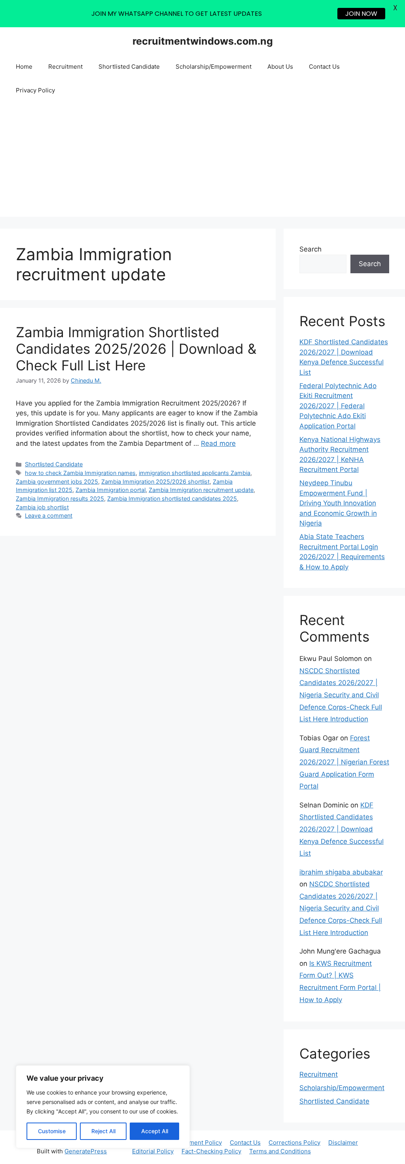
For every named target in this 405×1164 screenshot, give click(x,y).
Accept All (154, 1131)
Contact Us (324, 66)
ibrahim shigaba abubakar (341, 872)
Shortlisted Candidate (129, 66)
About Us (280, 66)
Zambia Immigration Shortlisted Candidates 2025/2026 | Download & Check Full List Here (136, 349)
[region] (103, 1106)
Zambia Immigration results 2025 (60, 498)
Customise (52, 1131)
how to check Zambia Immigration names (80, 472)
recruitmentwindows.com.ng (202, 41)
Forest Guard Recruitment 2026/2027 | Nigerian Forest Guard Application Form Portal (344, 762)
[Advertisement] (202, 161)
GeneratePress (85, 1151)
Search (310, 249)
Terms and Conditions (280, 1151)
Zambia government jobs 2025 (57, 481)
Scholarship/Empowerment (214, 66)
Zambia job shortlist (42, 507)
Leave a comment (48, 515)
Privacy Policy (35, 90)
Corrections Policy (294, 1142)
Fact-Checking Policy (211, 1151)
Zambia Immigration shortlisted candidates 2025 (172, 498)
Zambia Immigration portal (111, 489)
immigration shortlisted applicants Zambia (194, 472)
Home (24, 66)
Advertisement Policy (192, 1142)
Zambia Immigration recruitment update (201, 489)
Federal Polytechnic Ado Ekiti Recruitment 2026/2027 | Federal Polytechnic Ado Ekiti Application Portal (338, 406)
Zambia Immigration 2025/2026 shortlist (155, 481)
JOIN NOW (361, 13)
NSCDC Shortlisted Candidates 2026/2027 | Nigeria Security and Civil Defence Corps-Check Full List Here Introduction (340, 695)
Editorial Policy (153, 1151)
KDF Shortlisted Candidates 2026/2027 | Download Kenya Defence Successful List (341, 829)
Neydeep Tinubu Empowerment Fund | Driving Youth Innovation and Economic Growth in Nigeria (338, 503)
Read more (218, 443)
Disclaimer (343, 1142)
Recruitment (65, 66)
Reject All (103, 1131)
